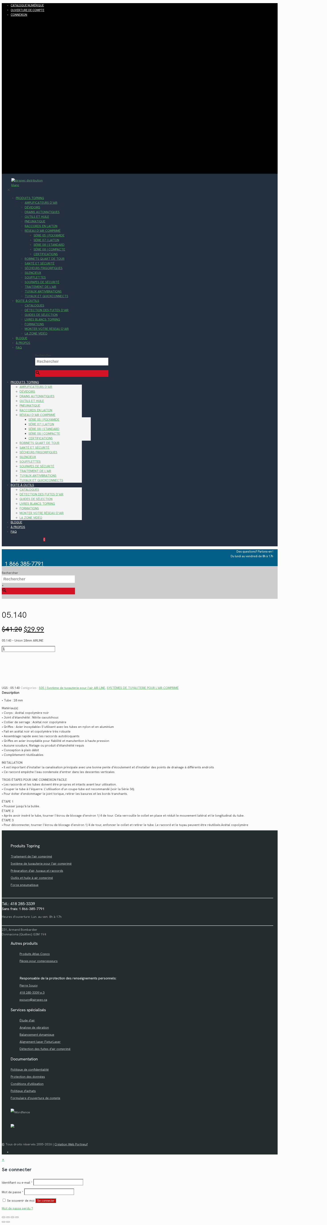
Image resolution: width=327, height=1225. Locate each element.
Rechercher (43, 355)
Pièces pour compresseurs (39, 961)
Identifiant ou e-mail (17, 1183)
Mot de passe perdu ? (17, 1208)
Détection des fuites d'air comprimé (45, 1049)
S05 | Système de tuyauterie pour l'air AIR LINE (72, 688)
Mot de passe (12, 1192)
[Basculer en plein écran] (8, 1217)
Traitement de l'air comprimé (31, 856)
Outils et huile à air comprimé (32, 878)
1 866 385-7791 (24, 563)
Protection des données (28, 1077)
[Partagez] (12, 1217)
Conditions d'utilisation (27, 1084)
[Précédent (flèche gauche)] (3, 1222)
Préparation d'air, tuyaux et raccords (37, 871)
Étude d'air (27, 1020)
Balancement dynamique (37, 1035)
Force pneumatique (24, 885)
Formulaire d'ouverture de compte (35, 1098)
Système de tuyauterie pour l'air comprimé (41, 864)
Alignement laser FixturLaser (40, 1042)
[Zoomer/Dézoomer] (3, 1217)
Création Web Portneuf (71, 1144)
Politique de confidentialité (30, 1070)
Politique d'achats (23, 1091)
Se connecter (45, 1200)
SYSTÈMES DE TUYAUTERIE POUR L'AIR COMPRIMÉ (143, 688)
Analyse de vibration (34, 1027)
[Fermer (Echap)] (17, 1217)
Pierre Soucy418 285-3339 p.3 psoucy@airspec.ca (33, 992)
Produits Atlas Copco (35, 954)
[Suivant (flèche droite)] (8, 1222)
